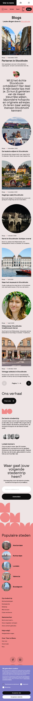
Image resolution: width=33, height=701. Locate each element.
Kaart (18, 9)
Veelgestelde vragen (8, 633)
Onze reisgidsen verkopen (9, 623)
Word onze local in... (7, 620)
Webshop (4, 607)
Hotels (12, 9)
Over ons (7, 401)
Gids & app (23, 9)
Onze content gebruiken (9, 626)
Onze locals (5, 644)
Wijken (5, 9)
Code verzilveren (7, 612)
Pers (3, 647)
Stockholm (25, 21)
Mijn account (5, 609)
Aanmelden (16, 497)
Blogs (29, 9)
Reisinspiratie (6, 604)
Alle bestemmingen (7, 601)
